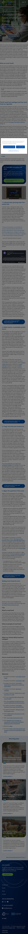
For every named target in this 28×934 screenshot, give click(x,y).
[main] (14, 146)
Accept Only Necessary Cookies (9, 146)
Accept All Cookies (20, 146)
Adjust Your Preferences (13, 150)
